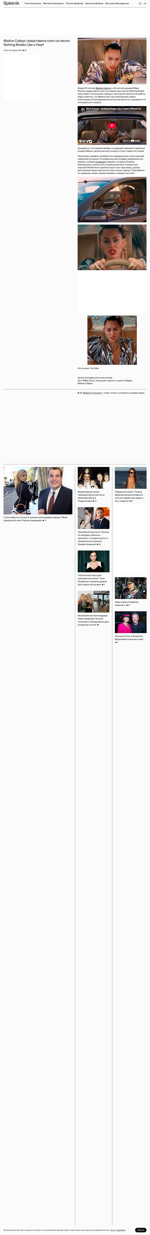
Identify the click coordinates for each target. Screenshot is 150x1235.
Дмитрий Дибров (94, 3)
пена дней (101, 380)
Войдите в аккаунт (92, 393)
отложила (100, 161)
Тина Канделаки (32, 3)
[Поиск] (140, 3)
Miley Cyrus (89, 380)
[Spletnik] (11, 3)
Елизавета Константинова (98, 377)
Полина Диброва (74, 3)
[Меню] (145, 3)
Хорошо (140, 1230)
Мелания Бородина (53, 3)
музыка (111, 380)
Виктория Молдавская (117, 3)
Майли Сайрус (103, 88)
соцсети (120, 380)
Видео (129, 380)
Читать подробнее (118, 1230)
